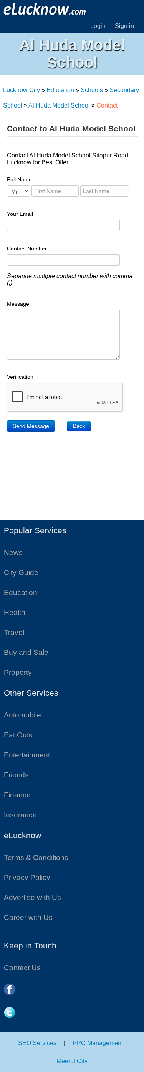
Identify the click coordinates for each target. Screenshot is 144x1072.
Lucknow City (21, 90)
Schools (92, 90)
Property (18, 672)
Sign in (124, 26)
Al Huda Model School (59, 105)
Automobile (22, 715)
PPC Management (98, 1043)
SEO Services (37, 1043)
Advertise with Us (32, 897)
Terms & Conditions (36, 857)
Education (60, 90)
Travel (14, 632)
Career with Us (28, 917)
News (13, 552)
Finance (17, 795)
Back (79, 426)
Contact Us (22, 968)
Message (18, 304)
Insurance (20, 815)
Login (98, 26)
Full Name (19, 179)
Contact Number (27, 248)
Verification (20, 377)
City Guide (21, 572)
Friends (16, 775)
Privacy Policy (27, 877)
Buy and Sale (26, 652)
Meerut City (72, 1061)
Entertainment (27, 755)
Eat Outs (18, 735)
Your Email (20, 214)
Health (14, 612)
